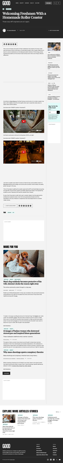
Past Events (17, 279)
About (38, 446)
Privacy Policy (51, 117)
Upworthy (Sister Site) (42, 454)
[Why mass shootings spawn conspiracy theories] (39, 419)
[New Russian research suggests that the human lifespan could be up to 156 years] (54, 65)
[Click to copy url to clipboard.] (15, 44)
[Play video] (23, 121)
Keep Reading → (7, 325)
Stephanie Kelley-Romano (9, 358)
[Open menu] (58, 3)
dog (16, 296)
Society (22, 3)
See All (57, 411)
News (17, 3)
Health (32, 3)
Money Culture (51, 83)
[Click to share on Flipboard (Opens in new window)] (11, 44)
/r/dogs (15, 317)
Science (27, 3)
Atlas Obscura (13, 101)
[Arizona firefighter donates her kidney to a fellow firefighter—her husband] (54, 96)
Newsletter (39, 450)
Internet (50, 73)
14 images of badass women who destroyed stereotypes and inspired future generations (21, 332)
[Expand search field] (55, 3)
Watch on (34, 130)
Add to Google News (54, 30)
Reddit (36, 316)
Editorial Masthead (41, 452)
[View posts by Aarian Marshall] (4, 30)
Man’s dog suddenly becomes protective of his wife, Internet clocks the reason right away (22, 282)
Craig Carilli (6, 339)
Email (50, 109)
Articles (8, 9)
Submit (59, 113)
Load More (6, 373)
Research (50, 62)
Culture (37, 3)
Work (49, 52)
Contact (38, 448)
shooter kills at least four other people (21, 366)
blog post (5, 184)
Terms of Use (54, 116)
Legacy (11, 279)
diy (13, 212)
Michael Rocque (20, 358)
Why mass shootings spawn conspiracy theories (23, 352)
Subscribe (48, 3)
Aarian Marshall (12, 30)
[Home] (3, 9)
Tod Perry (5, 290)
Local (49, 94)
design (9, 212)
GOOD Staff (11, 290)
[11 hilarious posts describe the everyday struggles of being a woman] (54, 419)
